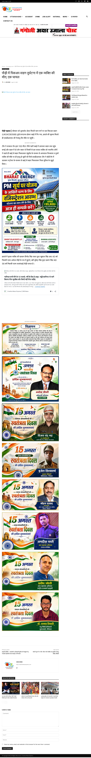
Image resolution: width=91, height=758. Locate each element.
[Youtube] (87, 1)
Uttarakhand (15, 17)
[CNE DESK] (3, 82)
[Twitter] (82, 1)
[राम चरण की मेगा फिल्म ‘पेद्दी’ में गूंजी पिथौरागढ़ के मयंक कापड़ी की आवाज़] (11, 688)
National (56, 17)
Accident (29, 17)
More (65, 17)
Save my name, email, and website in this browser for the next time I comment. (27, 744)
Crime (37, 17)
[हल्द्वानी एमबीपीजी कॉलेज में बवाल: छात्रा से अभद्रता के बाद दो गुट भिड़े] (66, 89)
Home (5, 17)
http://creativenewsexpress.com (23, 664)
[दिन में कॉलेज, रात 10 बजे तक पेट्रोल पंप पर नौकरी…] (66, 81)
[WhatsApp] (14, 87)
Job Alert (46, 17)
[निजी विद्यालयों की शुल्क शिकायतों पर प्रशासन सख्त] (66, 97)
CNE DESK (8, 82)
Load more (75, 112)
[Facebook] (76, 1)
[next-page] (6, 702)
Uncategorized (9, 66)
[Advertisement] (45, 52)
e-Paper (74, 17)
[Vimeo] (84, 1)
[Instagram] (79, 1)
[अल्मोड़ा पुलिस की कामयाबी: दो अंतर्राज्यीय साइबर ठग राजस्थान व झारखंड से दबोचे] (50, 688)
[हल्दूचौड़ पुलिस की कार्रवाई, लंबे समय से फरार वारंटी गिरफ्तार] (66, 105)
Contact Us (8, 21)
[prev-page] (3, 702)
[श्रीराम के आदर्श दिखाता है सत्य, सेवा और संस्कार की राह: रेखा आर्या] (30, 688)
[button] (87, 17)
